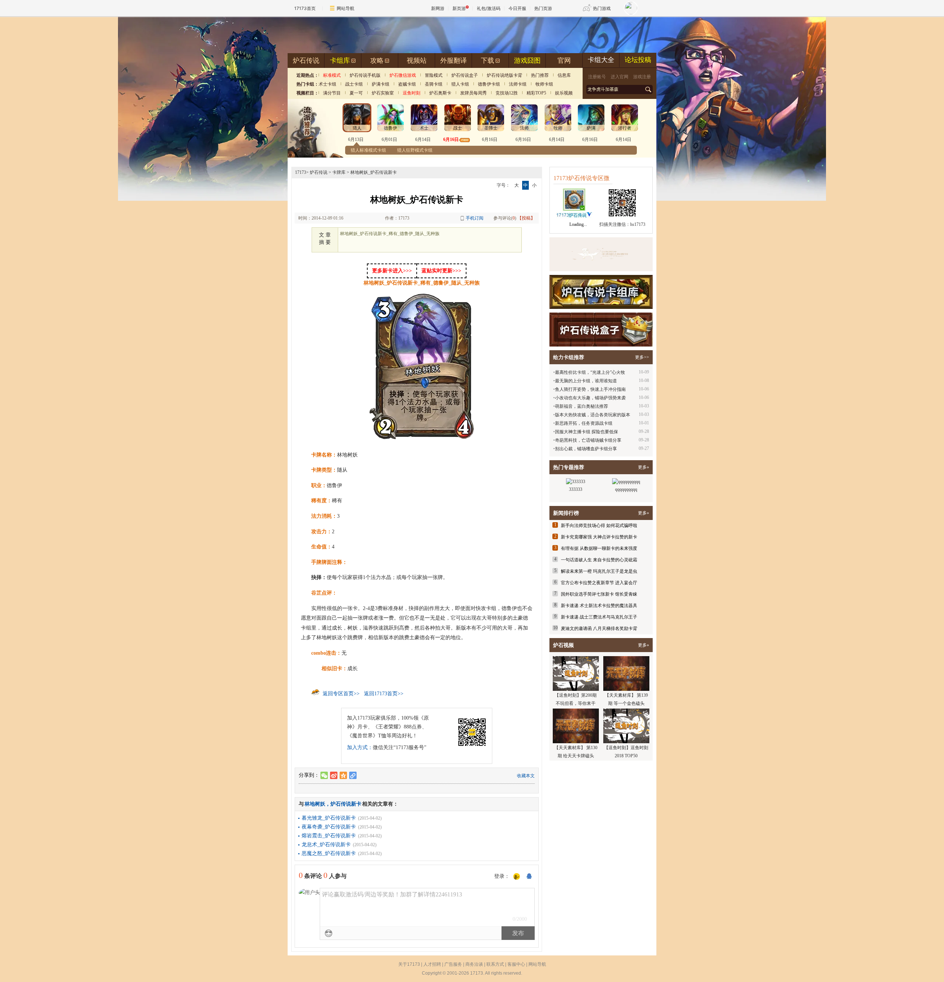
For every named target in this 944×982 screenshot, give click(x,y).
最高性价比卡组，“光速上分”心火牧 (590, 372)
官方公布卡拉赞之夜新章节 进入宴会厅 (599, 582)
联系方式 (495, 964)
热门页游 (543, 8)
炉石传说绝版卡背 (504, 75)
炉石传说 (306, 60)
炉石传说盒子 (464, 75)
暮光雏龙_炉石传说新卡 (329, 818)
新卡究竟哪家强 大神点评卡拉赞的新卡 (599, 537)
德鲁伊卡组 (489, 84)
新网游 (437, 8)
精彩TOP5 (536, 93)
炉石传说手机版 (365, 75)
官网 (564, 60)
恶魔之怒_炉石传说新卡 (329, 853)
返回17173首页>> (383, 693)
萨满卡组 (380, 84)
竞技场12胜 (507, 93)
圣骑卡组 (433, 84)
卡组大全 (601, 59)
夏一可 (356, 93)
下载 (487, 60)
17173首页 (305, 8)
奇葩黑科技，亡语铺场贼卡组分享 (588, 440)
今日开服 (517, 8)
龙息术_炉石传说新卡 (326, 844)
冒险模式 (433, 75)
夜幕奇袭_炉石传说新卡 (329, 827)
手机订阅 (474, 218)
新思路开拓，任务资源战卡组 (583, 423)
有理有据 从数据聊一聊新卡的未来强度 (599, 548)
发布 (518, 933)
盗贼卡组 (407, 84)
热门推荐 (540, 75)
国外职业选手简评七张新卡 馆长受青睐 (599, 594)
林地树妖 (315, 804)
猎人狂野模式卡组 (415, 150)
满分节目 (332, 93)
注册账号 (597, 76)
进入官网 (619, 76)
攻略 (377, 60)
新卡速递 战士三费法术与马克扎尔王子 (599, 617)
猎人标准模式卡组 (368, 150)
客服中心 (516, 964)
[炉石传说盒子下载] (601, 330)
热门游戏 (602, 8)
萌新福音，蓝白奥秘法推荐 (581, 406)
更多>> (642, 357)
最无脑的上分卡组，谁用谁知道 (586, 380)
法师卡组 (518, 84)
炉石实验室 (383, 93)
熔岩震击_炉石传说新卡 (329, 835)
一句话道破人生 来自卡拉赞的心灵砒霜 (599, 559)
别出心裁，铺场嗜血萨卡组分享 (586, 448)
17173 (300, 172)
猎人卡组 (460, 84)
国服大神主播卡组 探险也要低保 (586, 431)
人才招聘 (432, 964)
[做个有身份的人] (516, 877)
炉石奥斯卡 (440, 93)
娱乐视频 (564, 93)
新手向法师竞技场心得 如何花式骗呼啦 (599, 525)
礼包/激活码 (488, 8)
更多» (643, 467)
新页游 (459, 8)
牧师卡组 (544, 84)
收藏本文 (526, 775)
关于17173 (409, 964)
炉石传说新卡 (345, 804)
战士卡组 (354, 84)
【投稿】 (526, 218)
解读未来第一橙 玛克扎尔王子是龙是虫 (599, 571)
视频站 (417, 60)
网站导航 (345, 8)
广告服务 (453, 964)
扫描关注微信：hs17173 (622, 224)
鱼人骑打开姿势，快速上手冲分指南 (590, 389)
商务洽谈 (474, 964)
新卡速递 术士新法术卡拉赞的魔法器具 (599, 605)
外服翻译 (453, 60)
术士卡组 (327, 84)
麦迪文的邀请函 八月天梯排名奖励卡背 (599, 628)
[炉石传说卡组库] (601, 254)
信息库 (564, 75)
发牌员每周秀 (473, 93)
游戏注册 (642, 76)
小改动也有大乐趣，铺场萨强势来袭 (590, 397)
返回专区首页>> (341, 693)
